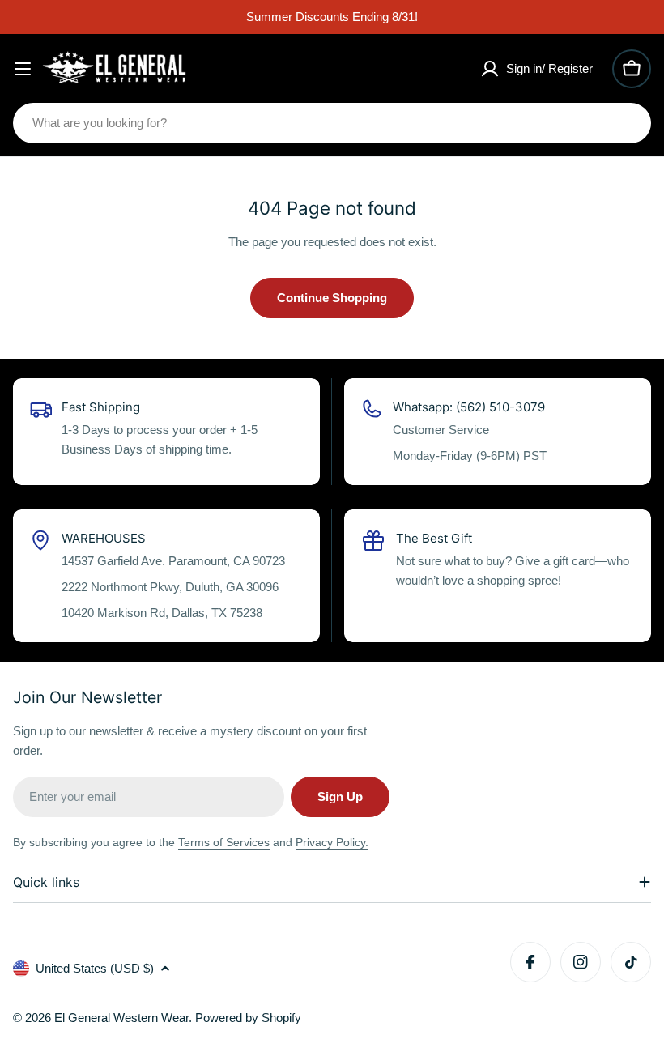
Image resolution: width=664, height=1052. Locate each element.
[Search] (628, 123)
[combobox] (332, 123)
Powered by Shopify (248, 1017)
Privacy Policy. (332, 842)
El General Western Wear (121, 1017)
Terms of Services (224, 842)
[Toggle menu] (22, 69)
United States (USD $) (95, 968)
